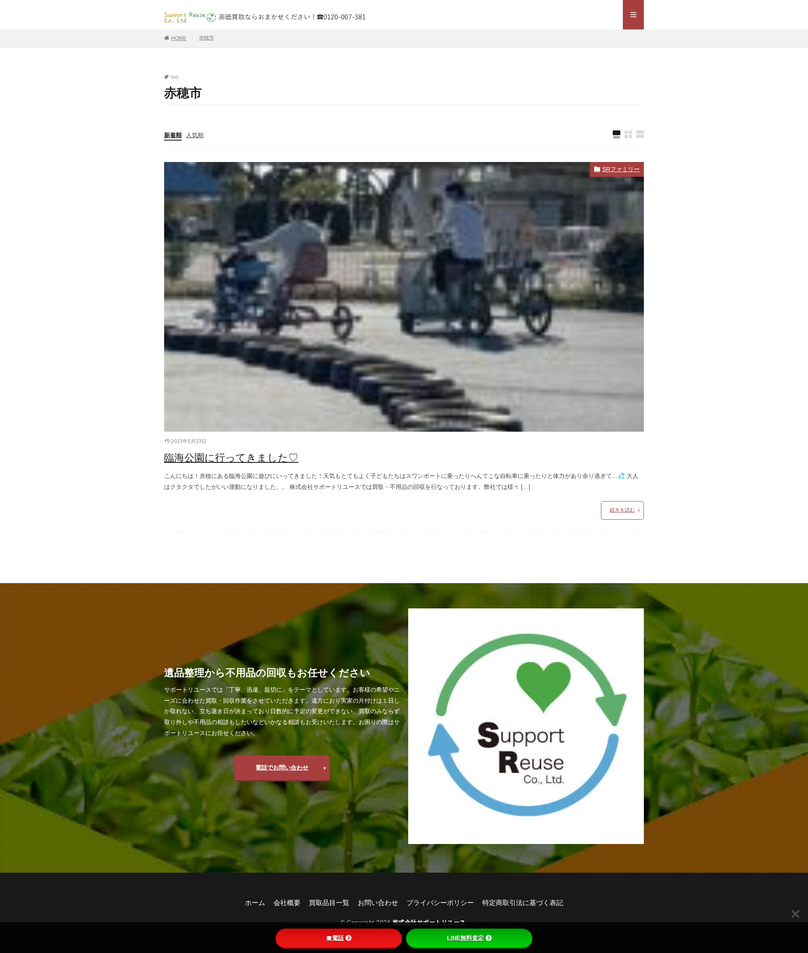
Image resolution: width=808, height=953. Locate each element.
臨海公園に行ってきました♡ (231, 457)
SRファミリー (621, 169)
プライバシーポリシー (440, 902)
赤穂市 (206, 38)
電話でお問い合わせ (281, 767)
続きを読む (622, 510)
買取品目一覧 (329, 902)
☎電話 (335, 937)
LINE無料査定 (465, 937)
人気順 (195, 135)
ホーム (255, 902)
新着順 (173, 135)
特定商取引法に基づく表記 (522, 902)
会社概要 (287, 902)
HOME (178, 38)
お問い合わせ (378, 902)
